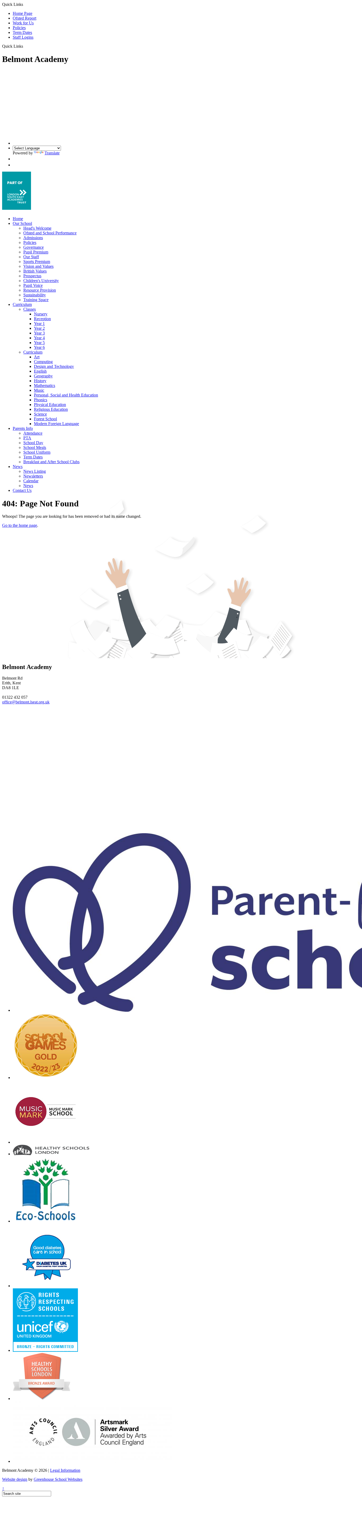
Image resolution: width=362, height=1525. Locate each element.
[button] (25, 46)
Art (36, 357)
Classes (29, 309)
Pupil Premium (35, 252)
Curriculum (22, 304)
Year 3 (39, 333)
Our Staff (31, 257)
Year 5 (39, 342)
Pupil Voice (33, 285)
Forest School (45, 419)
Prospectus (32, 276)
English (40, 371)
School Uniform (36, 452)
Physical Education (50, 404)
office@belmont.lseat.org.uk (26, 702)
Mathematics (44, 385)
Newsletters (33, 476)
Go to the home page (19, 525)
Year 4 (39, 338)
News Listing (34, 471)
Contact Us (22, 490)
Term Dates (22, 32)
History (40, 380)
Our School (22, 223)
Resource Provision (39, 290)
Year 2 (39, 328)
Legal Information (65, 1470)
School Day (33, 442)
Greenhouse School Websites (58, 1479)
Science (40, 414)
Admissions (33, 237)
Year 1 (39, 323)
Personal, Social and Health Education (66, 395)
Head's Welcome (37, 228)
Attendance (32, 433)
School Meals (34, 447)
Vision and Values (38, 266)
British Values (35, 271)
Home (18, 218)
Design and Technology (54, 366)
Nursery (40, 314)
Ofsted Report (24, 18)
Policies (19, 27)
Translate (52, 153)
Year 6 (39, 347)
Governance (33, 247)
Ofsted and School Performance (50, 233)
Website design (14, 1479)
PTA (27, 438)
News (18, 466)
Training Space (35, 299)
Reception (42, 318)
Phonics (40, 400)
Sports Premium (36, 261)
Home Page (22, 13)
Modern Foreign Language (56, 423)
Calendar (30, 481)
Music (39, 390)
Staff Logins (23, 37)
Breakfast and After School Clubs (51, 462)
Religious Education (51, 409)
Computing (43, 361)
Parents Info (23, 428)
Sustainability (34, 295)
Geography (43, 376)
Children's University (41, 280)
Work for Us (23, 23)
